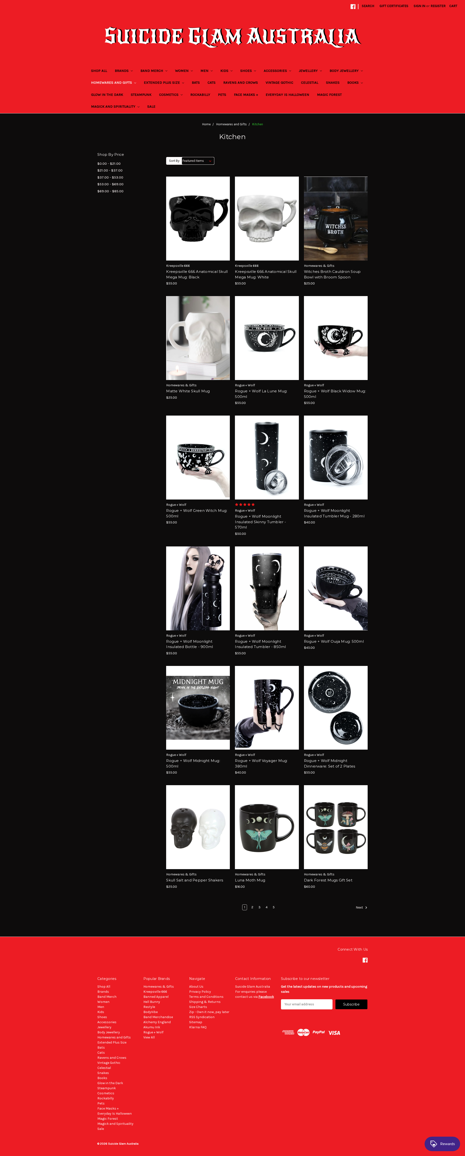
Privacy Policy (200, 992)
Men (205, 70)
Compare (196, 219)
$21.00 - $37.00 (110, 170)
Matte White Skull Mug (188, 391)
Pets (222, 94)
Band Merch (152, 70)
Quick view (198, 210)
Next (360, 907)
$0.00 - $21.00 (109, 163)
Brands (122, 70)
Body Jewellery (345, 70)
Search (368, 6)
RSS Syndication (202, 1017)
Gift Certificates (394, 6)
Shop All (99, 70)
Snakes (333, 82)
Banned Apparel (156, 997)
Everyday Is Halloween (287, 94)
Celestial (309, 82)
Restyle (149, 1007)
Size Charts (198, 1007)
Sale (151, 106)
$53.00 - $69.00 (110, 184)
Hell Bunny (151, 1002)
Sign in (419, 6)
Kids (224, 70)
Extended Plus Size (162, 82)
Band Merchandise (158, 1017)
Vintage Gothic (279, 82)
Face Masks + (246, 94)
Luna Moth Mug (250, 880)
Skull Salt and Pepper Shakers (194, 880)
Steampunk (141, 94)
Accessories (276, 70)
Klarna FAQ (198, 1027)
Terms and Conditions (206, 997)
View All (149, 1037)
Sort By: (174, 161)
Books (353, 82)
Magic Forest (329, 94)
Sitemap (195, 1022)
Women (182, 70)
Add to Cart (198, 227)
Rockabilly (200, 94)
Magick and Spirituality (113, 106)
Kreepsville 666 (155, 992)
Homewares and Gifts (112, 82)
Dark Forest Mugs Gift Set (328, 880)
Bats (196, 82)
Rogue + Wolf (153, 1032)
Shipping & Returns (205, 1002)
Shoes (246, 70)
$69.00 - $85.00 (110, 191)
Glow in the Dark (107, 94)
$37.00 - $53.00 (110, 177)
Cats (212, 82)
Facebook (266, 997)
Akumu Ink (151, 1027)
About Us (196, 986)
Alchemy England (157, 1022)
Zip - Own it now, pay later (209, 1012)
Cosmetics (169, 94)
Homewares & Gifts (158, 986)
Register (438, 6)
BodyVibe (150, 1012)
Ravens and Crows (240, 82)
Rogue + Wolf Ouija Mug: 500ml (334, 641)
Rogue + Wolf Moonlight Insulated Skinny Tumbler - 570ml (260, 522)
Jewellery (309, 70)
